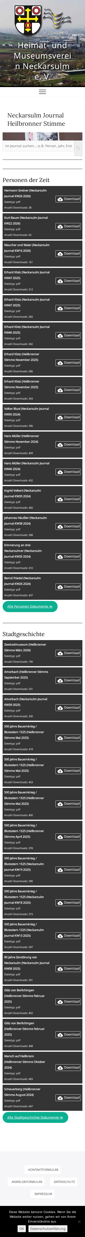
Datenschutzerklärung (48, 1228)
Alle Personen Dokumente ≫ (30, 606)
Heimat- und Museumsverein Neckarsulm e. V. (43, 61)
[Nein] (79, 1221)
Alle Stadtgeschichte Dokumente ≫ (35, 1117)
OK (21, 1228)
